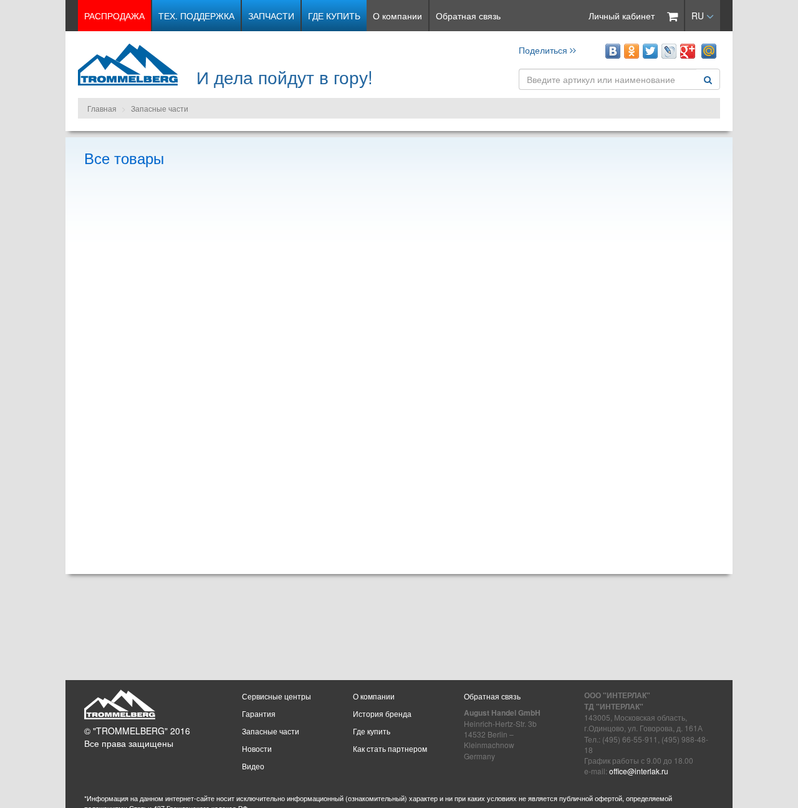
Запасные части (159, 108)
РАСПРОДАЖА (114, 15)
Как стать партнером (390, 748)
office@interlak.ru (638, 771)
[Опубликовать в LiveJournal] (668, 51)
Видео (253, 766)
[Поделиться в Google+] (687, 51)
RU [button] (698, 15)
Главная (102, 108)
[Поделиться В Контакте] (612, 51)
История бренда (382, 713)
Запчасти (271, 15)
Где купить (334, 15)
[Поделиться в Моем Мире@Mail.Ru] (708, 51)
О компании (397, 15)
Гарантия (259, 713)
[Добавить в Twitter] (650, 51)
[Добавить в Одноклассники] (631, 51)
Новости (257, 748)
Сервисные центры (276, 696)
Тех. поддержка (196, 15)
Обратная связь (468, 15)
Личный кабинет (622, 15)
